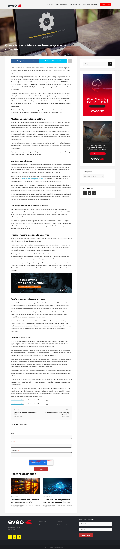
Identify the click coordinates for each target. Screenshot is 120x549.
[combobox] (96, 64)
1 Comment (23, 507)
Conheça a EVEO (106, 4)
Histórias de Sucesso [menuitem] (90, 4)
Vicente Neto (14, 53)
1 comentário (29, 53)
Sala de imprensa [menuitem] (61, 4)
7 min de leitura (30, 505)
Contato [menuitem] (50, 4)
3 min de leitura (61, 505)
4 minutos (21, 53)
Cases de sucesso (43, 528)
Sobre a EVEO (43, 521)
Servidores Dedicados (16, 496)
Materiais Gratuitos (44, 524)
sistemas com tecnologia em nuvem (31, 179)
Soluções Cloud (47, 496)
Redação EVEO (20, 505)
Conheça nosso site (62, 524)
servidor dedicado (17, 400)
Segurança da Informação (12, 42)
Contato (59, 521)
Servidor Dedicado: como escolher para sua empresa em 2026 (25, 500)
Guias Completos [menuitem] (75, 4)
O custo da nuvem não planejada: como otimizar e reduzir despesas (56, 500)
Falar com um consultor (63, 528)
